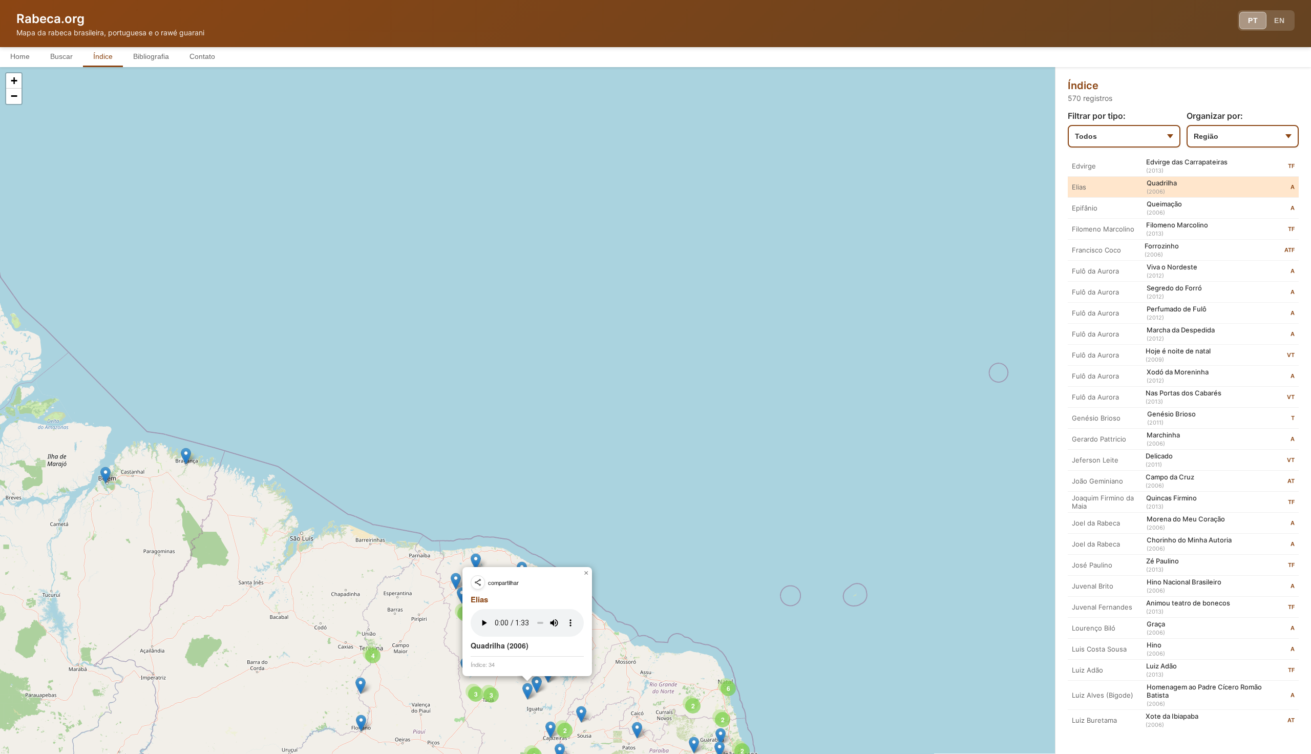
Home (20, 56)
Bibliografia (151, 56)
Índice (103, 56)
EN (1279, 20)
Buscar (61, 56)
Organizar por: (1215, 116)
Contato (202, 56)
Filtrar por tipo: (1097, 116)
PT (1253, 20)
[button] (186, 456)
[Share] (478, 582)
